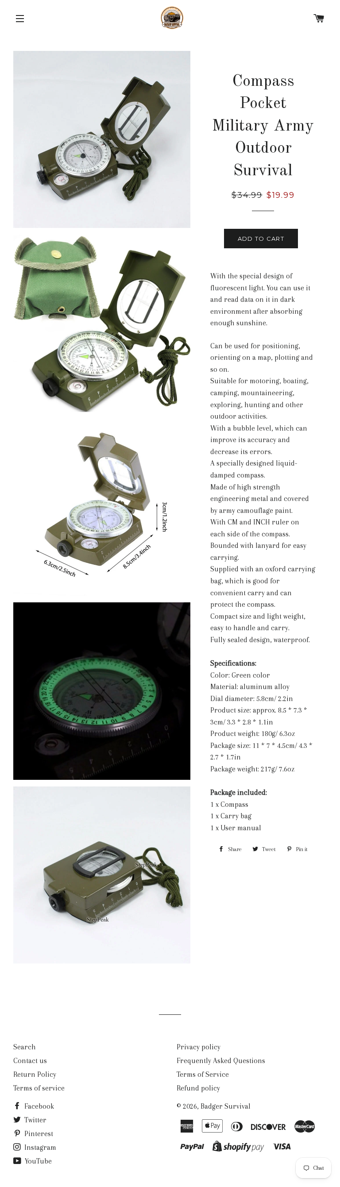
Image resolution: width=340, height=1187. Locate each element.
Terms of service (39, 1088)
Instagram (39, 1147)
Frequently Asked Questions (221, 1060)
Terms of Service (203, 1074)
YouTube (37, 1161)
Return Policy (34, 1074)
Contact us (30, 1060)
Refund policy (198, 1088)
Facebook (38, 1106)
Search (24, 1047)
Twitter (34, 1120)
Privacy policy (198, 1047)
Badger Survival (226, 1106)
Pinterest (38, 1133)
